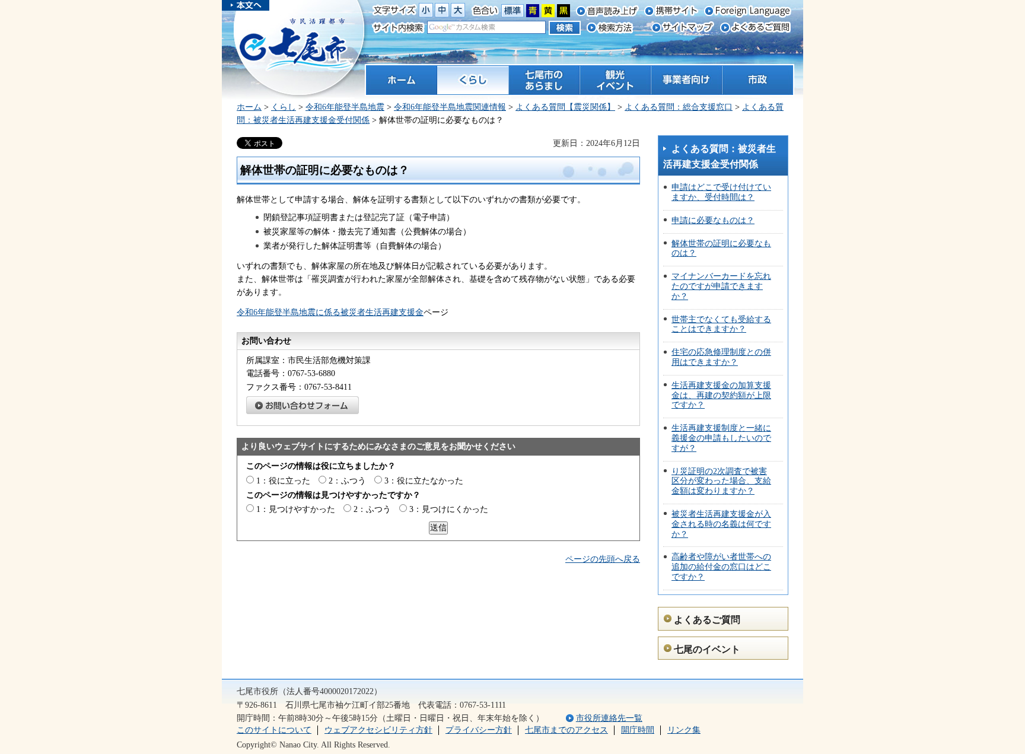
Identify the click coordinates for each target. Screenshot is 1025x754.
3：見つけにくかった (448, 509)
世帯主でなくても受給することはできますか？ (721, 324)
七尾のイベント (707, 649)
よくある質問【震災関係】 (565, 107)
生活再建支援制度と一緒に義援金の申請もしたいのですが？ (721, 438)
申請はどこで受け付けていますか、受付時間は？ (721, 192)
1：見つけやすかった (295, 509)
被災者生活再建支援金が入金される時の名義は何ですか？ (721, 524)
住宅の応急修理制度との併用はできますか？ (721, 357)
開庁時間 (637, 730)
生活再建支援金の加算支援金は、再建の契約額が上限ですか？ (721, 395)
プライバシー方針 (478, 730)
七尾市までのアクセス (566, 730)
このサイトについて (274, 730)
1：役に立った (283, 480)
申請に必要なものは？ (713, 220)
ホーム (249, 107)
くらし (283, 107)
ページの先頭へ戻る (602, 559)
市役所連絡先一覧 (609, 718)
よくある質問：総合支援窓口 (679, 107)
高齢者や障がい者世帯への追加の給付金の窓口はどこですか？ (721, 566)
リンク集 (684, 730)
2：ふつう (347, 480)
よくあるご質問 (707, 620)
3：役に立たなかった (423, 480)
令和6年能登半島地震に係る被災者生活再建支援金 (330, 312)
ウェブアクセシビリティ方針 (378, 730)
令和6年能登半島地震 (344, 107)
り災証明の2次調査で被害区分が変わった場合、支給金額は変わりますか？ (721, 481)
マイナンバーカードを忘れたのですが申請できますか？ (721, 286)
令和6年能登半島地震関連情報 (450, 107)
